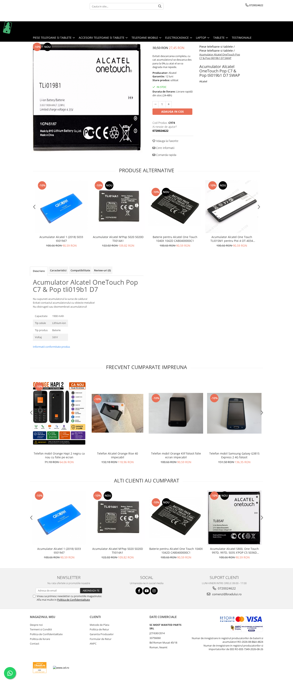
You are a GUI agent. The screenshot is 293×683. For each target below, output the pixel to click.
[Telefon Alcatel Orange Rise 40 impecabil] (117, 413)
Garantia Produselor (102, 634)
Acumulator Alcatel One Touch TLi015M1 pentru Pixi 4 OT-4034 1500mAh (231, 239)
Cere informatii (164, 148)
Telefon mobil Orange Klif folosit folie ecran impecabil (176, 455)
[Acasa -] (23, 27)
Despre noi (36, 625)
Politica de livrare (40, 639)
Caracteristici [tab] (58, 270)
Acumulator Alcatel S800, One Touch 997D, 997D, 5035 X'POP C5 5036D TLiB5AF (234, 550)
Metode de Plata (99, 625)
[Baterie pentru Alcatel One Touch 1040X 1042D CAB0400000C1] (174, 206)
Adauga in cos (172, 111)
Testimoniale (242, 37)
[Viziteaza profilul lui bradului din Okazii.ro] (39, 667)
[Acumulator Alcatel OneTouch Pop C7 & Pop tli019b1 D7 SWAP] (87, 97)
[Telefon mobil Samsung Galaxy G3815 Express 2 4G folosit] (234, 413)
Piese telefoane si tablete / (217, 46)
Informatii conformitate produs (51, 346)
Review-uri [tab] (102, 270)
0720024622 (226, 588)
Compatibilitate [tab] (80, 270)
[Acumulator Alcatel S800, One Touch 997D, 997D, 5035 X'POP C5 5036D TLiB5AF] (234, 517)
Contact (34, 643)
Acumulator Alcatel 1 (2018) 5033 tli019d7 (61, 239)
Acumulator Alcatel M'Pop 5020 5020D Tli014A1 (118, 239)
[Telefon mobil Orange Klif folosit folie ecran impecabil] (176, 413)
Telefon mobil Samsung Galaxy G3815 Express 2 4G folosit (234, 455)
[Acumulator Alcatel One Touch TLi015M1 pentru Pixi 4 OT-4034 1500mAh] (231, 206)
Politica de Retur (99, 629)
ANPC (93, 643)
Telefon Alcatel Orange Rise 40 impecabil (117, 455)
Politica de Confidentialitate (73, 599)
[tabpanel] (87, 97)
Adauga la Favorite (166, 141)
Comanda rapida (165, 155)
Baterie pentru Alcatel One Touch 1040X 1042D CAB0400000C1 (175, 239)
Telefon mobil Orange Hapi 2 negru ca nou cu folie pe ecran (59, 455)
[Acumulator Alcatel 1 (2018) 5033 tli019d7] (61, 206)
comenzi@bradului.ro (226, 594)
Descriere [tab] (39, 271)
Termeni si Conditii (41, 629)
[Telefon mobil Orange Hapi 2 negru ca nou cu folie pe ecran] (59, 413)
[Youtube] (146, 590)
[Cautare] (159, 6)
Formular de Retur (100, 639)
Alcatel (203, 81)
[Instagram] (154, 590)
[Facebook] (139, 590)
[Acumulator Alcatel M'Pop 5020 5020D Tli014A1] (118, 206)
